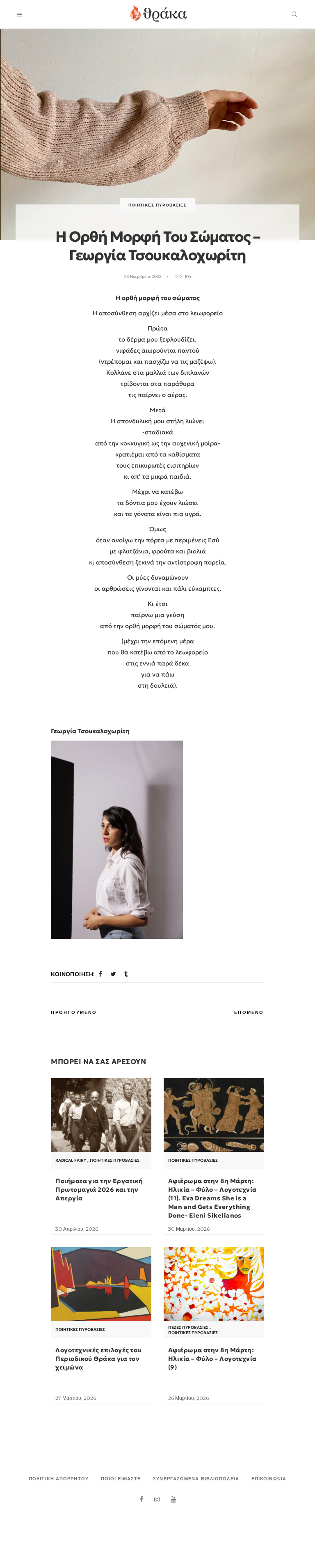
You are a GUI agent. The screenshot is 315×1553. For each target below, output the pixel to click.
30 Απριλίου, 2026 (76, 1229)
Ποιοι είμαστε (121, 1479)
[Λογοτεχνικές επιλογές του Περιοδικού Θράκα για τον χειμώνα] (101, 1284)
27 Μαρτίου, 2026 (75, 1398)
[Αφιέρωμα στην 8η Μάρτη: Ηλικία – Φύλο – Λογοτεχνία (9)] (214, 1284)
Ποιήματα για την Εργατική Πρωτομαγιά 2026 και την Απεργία (99, 1189)
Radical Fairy (70, 1160)
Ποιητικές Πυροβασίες (157, 205)
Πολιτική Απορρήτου (59, 1479)
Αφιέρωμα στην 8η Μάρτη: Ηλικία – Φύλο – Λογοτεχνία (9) (212, 1358)
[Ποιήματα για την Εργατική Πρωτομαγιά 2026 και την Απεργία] (101, 1115)
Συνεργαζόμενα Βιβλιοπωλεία (196, 1479)
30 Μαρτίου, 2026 (189, 1229)
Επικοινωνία (268, 1479)
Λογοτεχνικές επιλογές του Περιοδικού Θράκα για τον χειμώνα (98, 1358)
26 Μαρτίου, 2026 (188, 1398)
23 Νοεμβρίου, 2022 (143, 276)
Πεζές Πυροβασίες (188, 1328)
